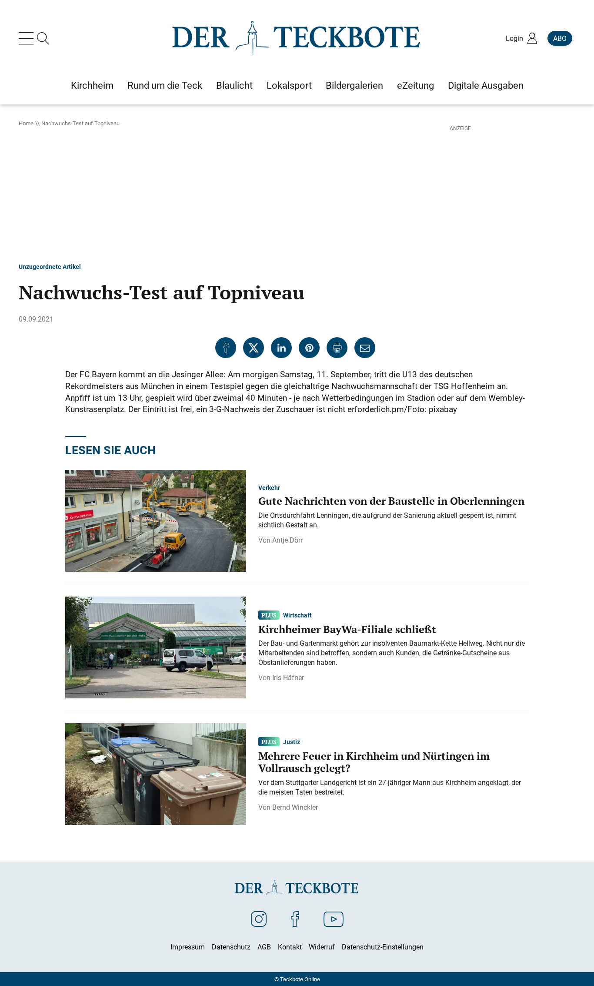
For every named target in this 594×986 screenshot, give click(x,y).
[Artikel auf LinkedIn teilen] (281, 347)
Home (26, 123)
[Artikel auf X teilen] (253, 347)
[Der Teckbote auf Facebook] (295, 918)
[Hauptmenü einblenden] (28, 38)
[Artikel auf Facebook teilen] (225, 347)
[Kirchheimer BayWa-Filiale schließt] (155, 646)
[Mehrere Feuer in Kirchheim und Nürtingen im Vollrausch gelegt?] (155, 773)
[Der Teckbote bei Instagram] (259, 918)
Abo (560, 38)
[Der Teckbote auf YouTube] (334, 918)
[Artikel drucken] (337, 347)
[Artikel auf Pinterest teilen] (309, 347)
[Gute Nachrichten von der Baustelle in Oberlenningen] (155, 520)
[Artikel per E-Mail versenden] (364, 347)
